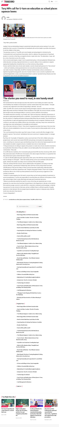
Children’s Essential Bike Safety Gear (25, 274)
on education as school (14, 199)
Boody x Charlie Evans (22, 233)
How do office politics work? (23, 236)
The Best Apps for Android (23, 282)
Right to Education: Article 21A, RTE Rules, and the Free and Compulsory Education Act (21, 412)
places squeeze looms (25, 199)
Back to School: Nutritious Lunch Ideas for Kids (28, 227)
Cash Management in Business (24, 290)
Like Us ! (19, 386)
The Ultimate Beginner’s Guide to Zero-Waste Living (29, 222)
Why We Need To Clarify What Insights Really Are (28, 277)
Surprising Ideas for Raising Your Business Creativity (29, 230)
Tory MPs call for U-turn (36, 199)
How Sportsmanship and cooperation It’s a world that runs (7, 410)
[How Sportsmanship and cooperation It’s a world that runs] (7, 403)
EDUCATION (4, 406)
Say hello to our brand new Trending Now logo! (28, 250)
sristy (8, 17)
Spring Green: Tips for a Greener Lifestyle (27, 280)
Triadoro (9, 1)
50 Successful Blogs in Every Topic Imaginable (28, 271)
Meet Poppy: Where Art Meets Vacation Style (27, 214)
